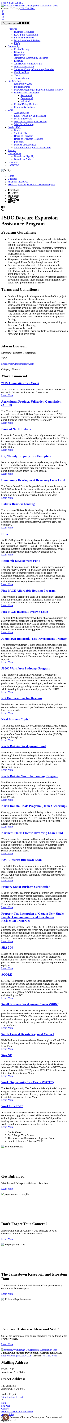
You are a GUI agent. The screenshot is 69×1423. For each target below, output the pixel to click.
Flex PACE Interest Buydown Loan (24, 611)
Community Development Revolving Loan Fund (33, 480)
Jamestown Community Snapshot (31, 57)
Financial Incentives (24, 37)
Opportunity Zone (23, 83)
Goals (17, 130)
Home (4, 1402)
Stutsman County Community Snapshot (34, 69)
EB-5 (4, 534)
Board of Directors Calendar (28, 138)
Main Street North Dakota (27, 40)
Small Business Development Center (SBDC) (30, 1004)
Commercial (27, 98)
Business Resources (24, 31)
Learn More (7, 395)
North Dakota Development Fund (23, 746)
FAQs (17, 43)
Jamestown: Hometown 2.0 (28, 63)
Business (12, 28)
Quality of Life (21, 72)
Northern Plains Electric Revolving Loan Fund (32, 833)
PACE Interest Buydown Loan (21, 859)
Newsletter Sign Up (24, 156)
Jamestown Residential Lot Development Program (34, 638)
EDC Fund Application (26, 34)
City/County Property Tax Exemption (26, 456)
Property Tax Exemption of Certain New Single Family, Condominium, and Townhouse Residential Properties (32, 917)
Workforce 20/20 (12, 1106)
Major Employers (23, 118)
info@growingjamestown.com (17, 1355)
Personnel (19, 141)
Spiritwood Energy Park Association (32, 147)
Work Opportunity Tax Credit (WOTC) (27, 1082)
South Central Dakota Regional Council (27, 1034)
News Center (14, 153)
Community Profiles (24, 107)
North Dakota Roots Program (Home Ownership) (34, 806)
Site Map (5, 1405)
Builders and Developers (26, 92)
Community (14, 46)
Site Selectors (14, 81)
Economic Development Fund (20, 560)
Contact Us (13, 165)
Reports (12, 150)
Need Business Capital (15, 719)
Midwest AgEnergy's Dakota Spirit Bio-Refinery (39, 89)
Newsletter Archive (24, 159)
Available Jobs (21, 112)
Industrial (25, 101)
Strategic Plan (21, 133)
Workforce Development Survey (30, 121)
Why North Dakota (24, 66)
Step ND (6, 1055)
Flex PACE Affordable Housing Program (28, 590)
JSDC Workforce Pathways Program (25, 668)
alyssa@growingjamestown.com (17, 363)
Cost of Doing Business (26, 104)
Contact (5, 1408)
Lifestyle (18, 60)
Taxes (17, 75)
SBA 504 (7, 947)
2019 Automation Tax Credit (20, 383)
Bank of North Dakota (16, 429)
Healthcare (19, 55)
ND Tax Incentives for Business (21, 698)
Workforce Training (24, 124)
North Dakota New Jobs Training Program (29, 776)
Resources (13, 162)
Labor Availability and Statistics (30, 115)
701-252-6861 (27, 8)
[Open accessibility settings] (6, 1417)
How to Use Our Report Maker (17, 1411)
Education (19, 52)
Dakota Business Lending (18, 504)
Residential (26, 95)
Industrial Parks (22, 86)
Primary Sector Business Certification (25, 886)
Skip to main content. (12, 2)
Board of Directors (23, 136)
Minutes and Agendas (25, 144)
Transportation (21, 78)
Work (10, 110)
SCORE (6, 974)
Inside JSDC (14, 127)
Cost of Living (21, 49)
